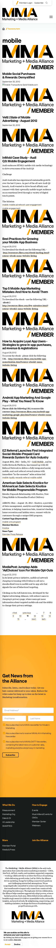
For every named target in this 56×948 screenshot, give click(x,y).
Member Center (39, 821)
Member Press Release (12, 534)
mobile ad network (17, 204)
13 (42, 616)
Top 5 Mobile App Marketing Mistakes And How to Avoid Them (25, 290)
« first (14, 612)
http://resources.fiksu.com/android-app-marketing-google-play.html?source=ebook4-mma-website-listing (27, 414)
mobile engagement (11, 208)
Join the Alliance (40, 840)
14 (50, 616)
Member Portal (9, 845)
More (5, 840)
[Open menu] (51, 16)
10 (20, 616)
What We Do (8, 805)
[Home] (3, 29)
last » (44, 619)
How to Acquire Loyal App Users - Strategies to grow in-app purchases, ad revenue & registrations (27, 345)
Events (35, 810)
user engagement (33, 204)
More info (17, 940)
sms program (15, 521)
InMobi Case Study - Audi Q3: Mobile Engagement (19, 159)
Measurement (8, 810)
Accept (7, 944)
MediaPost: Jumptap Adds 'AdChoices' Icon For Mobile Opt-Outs (27, 568)
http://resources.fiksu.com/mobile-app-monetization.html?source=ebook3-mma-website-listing (24, 361)
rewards (19, 477)
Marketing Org (8, 814)
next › (34, 619)
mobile (5, 204)
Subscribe (38, 2)
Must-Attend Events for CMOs (42, 815)
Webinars (36, 825)
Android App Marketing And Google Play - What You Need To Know (26, 399)
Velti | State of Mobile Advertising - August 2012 (19, 119)
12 (35, 616)
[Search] (47, 2)
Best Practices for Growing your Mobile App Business (20, 240)
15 (18, 619)
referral (26, 477)
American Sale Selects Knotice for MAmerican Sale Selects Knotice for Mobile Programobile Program (25, 486)
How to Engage (39, 805)
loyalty (12, 477)
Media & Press (8, 849)
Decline (17, 944)
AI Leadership (8, 822)
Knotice (5, 528)
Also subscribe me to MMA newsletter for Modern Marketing (27, 726)
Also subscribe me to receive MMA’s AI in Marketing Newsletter (28, 735)
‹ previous (26, 612)
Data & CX (6, 818)
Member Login (25, 2)
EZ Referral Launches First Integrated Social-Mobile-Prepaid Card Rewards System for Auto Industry (27, 454)
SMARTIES (7, 826)
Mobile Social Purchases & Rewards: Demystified (18, 75)
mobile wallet (36, 477)
